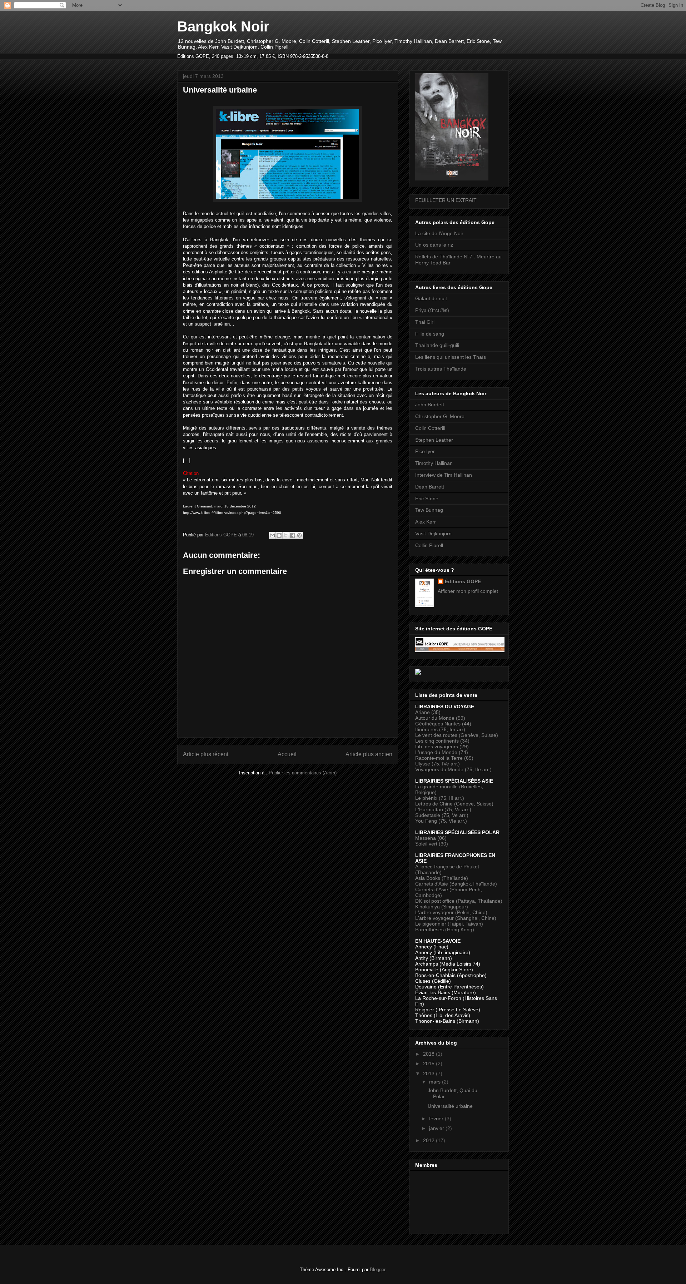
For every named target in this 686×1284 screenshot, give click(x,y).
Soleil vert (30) (431, 844)
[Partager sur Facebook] (292, 535)
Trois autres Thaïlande (440, 369)
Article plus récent (205, 754)
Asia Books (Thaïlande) (441, 878)
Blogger (377, 1269)
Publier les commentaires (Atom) (303, 772)
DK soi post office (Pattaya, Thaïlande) (458, 901)
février (437, 1118)
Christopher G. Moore (439, 416)
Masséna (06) (431, 838)
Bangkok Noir (223, 26)
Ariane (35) (428, 712)
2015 (429, 1063)
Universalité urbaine (450, 1106)
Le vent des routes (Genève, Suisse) (456, 735)
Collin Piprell (429, 545)
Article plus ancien (369, 754)
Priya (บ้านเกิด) (432, 310)
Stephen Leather (434, 440)
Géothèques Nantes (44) (443, 724)
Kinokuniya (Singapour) (441, 906)
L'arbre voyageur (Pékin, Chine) (451, 912)
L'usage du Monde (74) (441, 752)
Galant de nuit (431, 298)
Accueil (287, 754)
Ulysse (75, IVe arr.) (437, 764)
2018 (429, 1054)
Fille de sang (429, 334)
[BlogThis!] (279, 535)
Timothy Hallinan (434, 463)
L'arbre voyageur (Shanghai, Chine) (455, 918)
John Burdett (429, 404)
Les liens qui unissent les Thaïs (450, 357)
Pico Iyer (425, 451)
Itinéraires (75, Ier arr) (440, 729)
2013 (429, 1073)
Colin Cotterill (430, 428)
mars (435, 1082)
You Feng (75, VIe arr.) (441, 821)
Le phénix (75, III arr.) (439, 798)
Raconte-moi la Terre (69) (444, 758)
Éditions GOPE (463, 581)
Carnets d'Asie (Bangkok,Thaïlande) (456, 884)
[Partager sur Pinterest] (299, 535)
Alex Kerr (425, 522)
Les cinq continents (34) (442, 741)
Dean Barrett (429, 487)
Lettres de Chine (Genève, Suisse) (454, 804)
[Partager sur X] (285, 535)
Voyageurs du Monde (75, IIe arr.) (453, 769)
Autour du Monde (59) (440, 718)
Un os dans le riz (434, 245)
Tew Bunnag (429, 510)
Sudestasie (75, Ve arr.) (441, 815)
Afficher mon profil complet (468, 591)
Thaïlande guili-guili (437, 345)
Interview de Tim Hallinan (443, 475)
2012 (429, 1140)
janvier (437, 1128)
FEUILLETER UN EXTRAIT (446, 200)
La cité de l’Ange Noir (439, 233)
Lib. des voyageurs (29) (442, 746)
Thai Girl (424, 322)
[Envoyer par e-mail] (272, 535)
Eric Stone (426, 498)
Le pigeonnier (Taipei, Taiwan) (449, 924)
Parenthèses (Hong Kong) (444, 929)
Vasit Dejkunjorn (433, 533)
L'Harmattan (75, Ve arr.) (443, 809)
